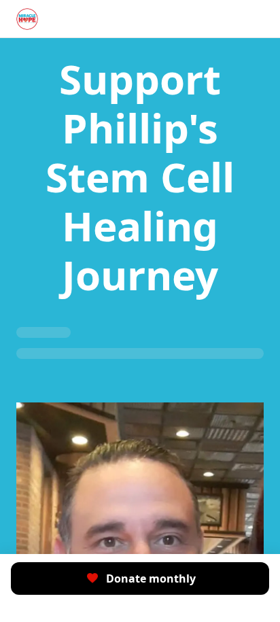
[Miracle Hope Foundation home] (27, 19)
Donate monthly (151, 578)
